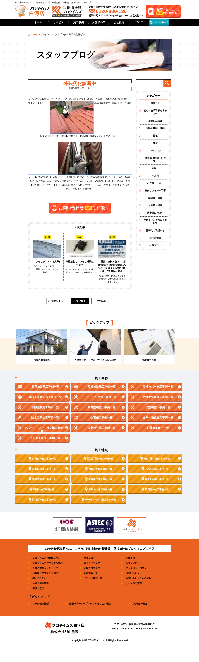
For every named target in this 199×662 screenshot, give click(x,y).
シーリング (155, 150)
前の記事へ (57, 301)
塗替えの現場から (155, 230)
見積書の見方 (140, 603)
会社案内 (119, 22)
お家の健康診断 (40, 583)
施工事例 (78, 22)
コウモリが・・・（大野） (47, 261)
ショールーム (161, 22)
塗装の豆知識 (155, 121)
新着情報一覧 (91, 573)
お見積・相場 (155, 205)
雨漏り (155, 168)
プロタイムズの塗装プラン (46, 558)
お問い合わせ (133, 573)
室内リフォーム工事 (155, 190)
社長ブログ (155, 245)
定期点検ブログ (92, 568)
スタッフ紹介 (133, 563)
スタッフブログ (58, 34)
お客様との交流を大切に (45, 573)
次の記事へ (102, 301)
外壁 (155, 143)
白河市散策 (155, 238)
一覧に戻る (80, 301)
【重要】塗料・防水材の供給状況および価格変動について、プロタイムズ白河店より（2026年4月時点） (112, 266)
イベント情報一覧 (93, 578)
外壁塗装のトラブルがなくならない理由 (90, 603)
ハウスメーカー (155, 183)
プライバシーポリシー (137, 568)
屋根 (155, 135)
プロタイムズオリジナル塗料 (47, 563)
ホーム (38, 22)
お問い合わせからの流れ (138, 578)
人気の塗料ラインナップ (45, 568)
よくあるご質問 (134, 583)
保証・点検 (38, 588)
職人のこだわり (40, 578)
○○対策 (155, 175)
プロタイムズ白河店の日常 (155, 221)
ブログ (139, 22)
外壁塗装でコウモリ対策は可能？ (80, 263)
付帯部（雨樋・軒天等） (155, 159)
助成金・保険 (155, 198)
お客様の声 (98, 22)
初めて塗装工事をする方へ (155, 112)
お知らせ (155, 103)
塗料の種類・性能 (155, 128)
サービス (58, 22)
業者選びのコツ (155, 212)
